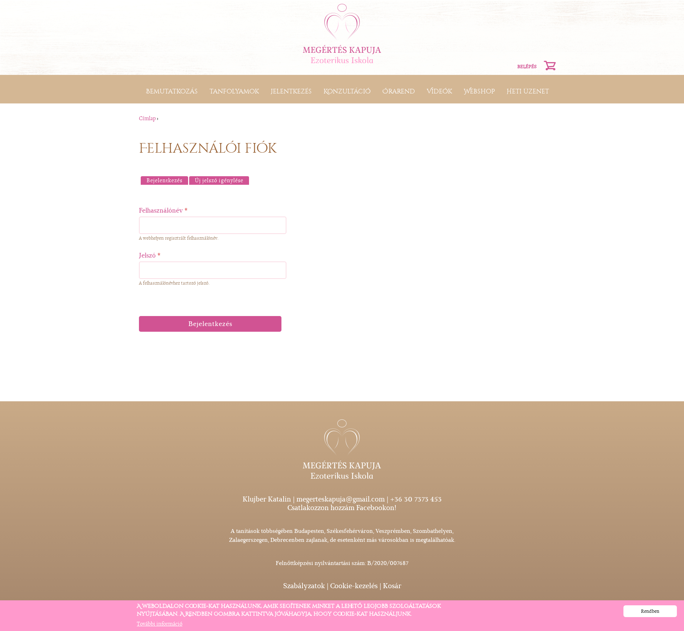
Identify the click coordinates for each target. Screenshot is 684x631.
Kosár (392, 585)
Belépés (527, 66)
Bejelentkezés (167, 180)
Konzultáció (346, 91)
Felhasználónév (163, 210)
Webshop (479, 91)
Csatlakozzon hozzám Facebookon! (342, 507)
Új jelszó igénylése (219, 180)
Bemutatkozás (172, 91)
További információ (159, 624)
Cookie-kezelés (354, 585)
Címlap (147, 118)
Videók (439, 91)
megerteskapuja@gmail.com (340, 499)
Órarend (398, 91)
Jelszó (150, 255)
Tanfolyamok (234, 91)
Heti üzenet (528, 91)
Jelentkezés (291, 91)
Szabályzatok (304, 585)
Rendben (650, 611)
